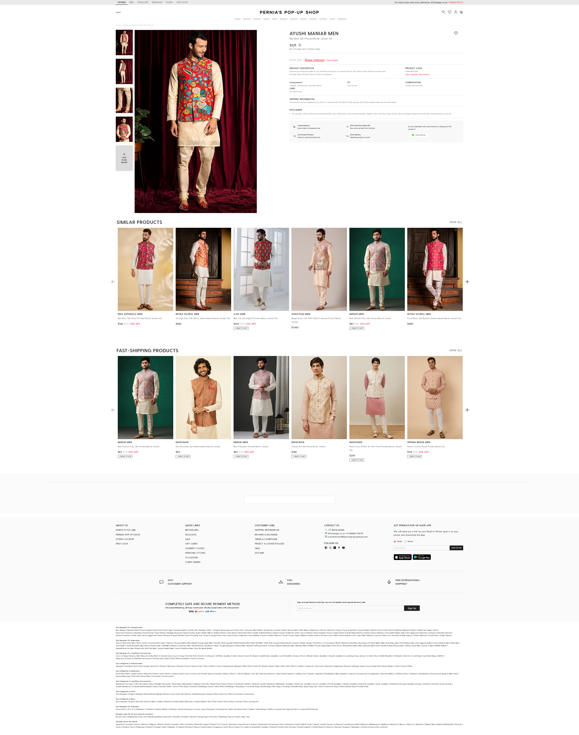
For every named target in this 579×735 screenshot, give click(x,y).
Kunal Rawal (285, 643)
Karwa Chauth (234, 717)
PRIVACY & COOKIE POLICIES (269, 543)
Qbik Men (455, 643)
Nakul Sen (422, 630)
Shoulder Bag (296, 686)
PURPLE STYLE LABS (126, 530)
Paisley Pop (158, 658)
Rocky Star (239, 630)
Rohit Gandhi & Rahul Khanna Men (390, 646)
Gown (187, 666)
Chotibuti (149, 709)
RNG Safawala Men (366, 646)
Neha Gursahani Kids (237, 709)
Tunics (219, 666)
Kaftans (212, 666)
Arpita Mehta (254, 635)
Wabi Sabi (268, 643)
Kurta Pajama (288, 674)
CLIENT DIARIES (193, 562)
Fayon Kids (120, 709)
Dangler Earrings (414, 684)
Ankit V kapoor (167, 643)
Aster (235, 656)
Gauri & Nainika (349, 630)
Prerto (193, 658)
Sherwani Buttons (267, 674)
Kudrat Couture (268, 646)
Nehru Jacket (131, 674)
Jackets (300, 666)
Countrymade (153, 643)
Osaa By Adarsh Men (253, 630)
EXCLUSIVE (190, 534)
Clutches (193, 686)
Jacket (197, 701)
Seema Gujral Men (412, 646)
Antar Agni (167, 630)
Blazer (203, 701)
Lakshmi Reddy (161, 709)
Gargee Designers (227, 646)
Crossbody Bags (252, 686)
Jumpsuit (352, 674)
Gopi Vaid (227, 635)
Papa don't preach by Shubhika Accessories (134, 658)
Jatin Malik (120, 646)
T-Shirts (240, 674)
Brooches (169, 676)
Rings (151, 684)
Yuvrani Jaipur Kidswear (204, 709)
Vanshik (217, 643)
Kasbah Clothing (253, 646)
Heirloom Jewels (259, 684)
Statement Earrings (398, 684)
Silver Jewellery (382, 684)
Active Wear (145, 676)
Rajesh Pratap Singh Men (202, 643)
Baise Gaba (293, 630)
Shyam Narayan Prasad (167, 635)
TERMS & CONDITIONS (266, 539)
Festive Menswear (123, 676)
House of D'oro (299, 656)
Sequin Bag (308, 686)
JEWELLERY (142, 2)
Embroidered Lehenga (153, 694)
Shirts (140, 674)
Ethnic (406, 674)
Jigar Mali (361, 635)
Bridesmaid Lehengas (232, 666)
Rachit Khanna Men (153, 646)
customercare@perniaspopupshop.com (348, 536)
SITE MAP (259, 553)
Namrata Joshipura (428, 633)
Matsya (278, 635)
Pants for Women (261, 666)
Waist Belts (219, 686)
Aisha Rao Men (184, 646)
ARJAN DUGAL (197, 646)
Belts (169, 686)
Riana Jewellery (320, 656)
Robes (225, 674)
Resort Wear (274, 666)
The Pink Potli (190, 656)
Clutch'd (201, 656)
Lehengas (119, 666)
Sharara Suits (169, 694)
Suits (162, 674)
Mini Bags (277, 686)
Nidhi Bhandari (386, 656)
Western (413, 674)
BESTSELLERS (191, 530)
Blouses (347, 666)
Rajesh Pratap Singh (192, 633)
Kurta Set (180, 694)
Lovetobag (349, 656)
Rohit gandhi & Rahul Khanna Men (236, 643)
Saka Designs (261, 709)
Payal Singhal (319, 633)
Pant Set (135, 676)
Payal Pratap (148, 633)
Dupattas (329, 666)
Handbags (202, 686)
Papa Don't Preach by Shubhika (129, 633)
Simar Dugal (294, 635)
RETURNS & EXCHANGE (266, 534)
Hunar (240, 656)
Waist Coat (184, 674)
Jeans (278, 674)
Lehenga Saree (358, 666)
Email (399, 541)
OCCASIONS (191, 557)
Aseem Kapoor (446, 635)
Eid (145, 717)
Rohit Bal (242, 633)
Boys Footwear (236, 701)
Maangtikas (187, 684)
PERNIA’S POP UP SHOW (128, 534)
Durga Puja (202, 717)
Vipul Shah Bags (429, 656)
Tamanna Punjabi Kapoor (402, 635)
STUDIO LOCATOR (125, 539)
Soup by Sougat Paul (212, 635)
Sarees (146, 666)
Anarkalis (129, 666)
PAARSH (311, 646)
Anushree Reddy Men (135, 646)
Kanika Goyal (184, 635)
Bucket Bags (266, 686)
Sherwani (148, 674)
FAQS (257, 548)
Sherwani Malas (386, 674)
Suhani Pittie (169, 658)
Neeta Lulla (399, 633)
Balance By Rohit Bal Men (145, 648)
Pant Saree (382, 666)
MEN (131, 2)
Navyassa (189, 709)
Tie (163, 676)
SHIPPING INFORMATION (267, 530)
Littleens (251, 709)
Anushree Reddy (180, 630)
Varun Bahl (389, 633)
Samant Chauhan (123, 635)
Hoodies (218, 674)
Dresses (180, 666)
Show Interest (314, 60)
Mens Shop (453, 674)
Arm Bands (238, 684)
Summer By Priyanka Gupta (275, 630)
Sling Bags (240, 686)
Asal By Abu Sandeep (197, 630)
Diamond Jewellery (366, 684)
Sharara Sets (197, 666)
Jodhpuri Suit (300, 674)
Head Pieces (216, 684)
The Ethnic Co (319, 643)
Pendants (271, 684)
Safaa (335, 635)
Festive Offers (406, 666)
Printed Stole (363, 686)
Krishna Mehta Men (376, 643)
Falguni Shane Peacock (223, 630)
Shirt (210, 701)
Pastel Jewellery (334, 684)
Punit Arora (336, 646)
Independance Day (134, 717)
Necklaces (120, 684)
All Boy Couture (274, 709)
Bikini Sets (285, 666)
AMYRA (440, 656)
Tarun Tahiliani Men (441, 643)
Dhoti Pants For (220, 694)
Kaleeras (197, 684)
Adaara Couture (373, 635)
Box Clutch (319, 686)
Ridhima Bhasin (220, 633)
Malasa (304, 635)
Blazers (247, 674)
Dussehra (176, 717)
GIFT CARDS (191, 543)
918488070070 (456, 2)
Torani (285, 635)
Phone (410, 541)
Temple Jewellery (350, 684)
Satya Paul (157, 630)
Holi (124, 717)
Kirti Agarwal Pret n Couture (294, 709)
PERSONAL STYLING (195, 553)
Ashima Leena (370, 633)
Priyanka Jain (196, 635)
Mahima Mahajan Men (285, 646)
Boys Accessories (251, 701)
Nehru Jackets (157, 701)
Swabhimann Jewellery (268, 656)
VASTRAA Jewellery (223, 656)
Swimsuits (319, 666)
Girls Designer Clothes (125, 694)
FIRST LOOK (182, 2)
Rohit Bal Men (256, 643)
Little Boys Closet (176, 709)
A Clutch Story (373, 656)
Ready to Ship (393, 666)
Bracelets (143, 684)
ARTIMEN (165, 646)
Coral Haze (416, 656)
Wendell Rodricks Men (125, 648)
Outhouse (210, 656)
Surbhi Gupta (313, 635)
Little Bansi (139, 709)
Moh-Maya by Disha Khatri (148, 656)
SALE (187, 539)
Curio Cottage (122, 656)
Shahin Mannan (420, 635)
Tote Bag (286, 686)
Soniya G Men (427, 646)
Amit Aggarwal (412, 633)
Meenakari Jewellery (284, 684)
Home (118, 25)
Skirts (293, 666)
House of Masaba (240, 635)
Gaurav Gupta (333, 633)
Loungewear (374, 674)
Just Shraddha (286, 656)
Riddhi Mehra (207, 633)
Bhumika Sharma (445, 633)
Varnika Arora (166, 656)
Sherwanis (171, 666)
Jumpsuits (309, 666)
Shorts (232, 674)
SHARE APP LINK (456, 548)
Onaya (339, 630)
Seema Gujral (278, 633)
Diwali (118, 717)
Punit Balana (160, 633)
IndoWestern (423, 674)
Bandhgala (329, 674)
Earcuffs (205, 684)
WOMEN (122, 2)
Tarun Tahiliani (306, 633)
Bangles (158, 684)
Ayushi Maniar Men (314, 33)
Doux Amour (360, 656)
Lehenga (138, 694)
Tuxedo (311, 674)
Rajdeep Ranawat (174, 633)
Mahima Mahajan (402, 630)
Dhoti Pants (247, 666)
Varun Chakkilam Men (184, 648)
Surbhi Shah (136, 635)
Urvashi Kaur (433, 635)
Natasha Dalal (133, 630)
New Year (246, 717)
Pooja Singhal (146, 630)
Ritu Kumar (232, 633)
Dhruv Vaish (141, 643)
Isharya (132, 656)
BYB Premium (312, 709)
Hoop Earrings (446, 684)
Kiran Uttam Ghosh (386, 630)
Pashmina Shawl (332, 686)
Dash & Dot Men (128, 643)
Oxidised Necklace (139, 686)
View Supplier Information (417, 74)
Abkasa (174, 646)
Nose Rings (176, 684)
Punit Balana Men (407, 643)
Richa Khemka (345, 635)
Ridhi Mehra (304, 630)
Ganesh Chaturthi (189, 717)
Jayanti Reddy (363, 630)
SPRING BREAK (440, 646)
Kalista (374, 630)
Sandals (162, 686)
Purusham (330, 643)
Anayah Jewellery (336, 656)
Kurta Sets (138, 666)
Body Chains (227, 684)
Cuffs (136, 684)
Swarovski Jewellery (303, 684)
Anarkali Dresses (198, 694)
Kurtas (155, 674)
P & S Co (130, 709)
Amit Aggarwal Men (424, 643)
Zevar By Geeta (251, 656)
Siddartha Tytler (292, 633)
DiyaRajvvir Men (211, 646)
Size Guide (332, 60)
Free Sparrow (221, 709)
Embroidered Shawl (348, 686)
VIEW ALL (455, 222)
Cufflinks (398, 674)
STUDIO (169, 2)
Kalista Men (240, 646)
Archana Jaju (326, 635)
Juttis (175, 686)
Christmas (213, 717)
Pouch (210, 686)
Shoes (155, 686)
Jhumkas (426, 684)
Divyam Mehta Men (182, 643)
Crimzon (200, 658)
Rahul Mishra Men (350, 646)
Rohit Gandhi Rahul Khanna (351, 633)
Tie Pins (193, 674)
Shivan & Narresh (327, 630)
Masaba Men (301, 646)
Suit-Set (255, 674)
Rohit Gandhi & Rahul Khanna (260, 633)
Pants (167, 674)
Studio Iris (386, 635)
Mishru (414, 630)
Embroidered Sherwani (183, 701)
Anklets (248, 684)
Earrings (129, 684)
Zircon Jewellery (320, 684)
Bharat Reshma (342, 643)
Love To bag (179, 656)
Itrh (354, 635)
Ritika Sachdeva (182, 658)
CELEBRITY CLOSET (195, 548)
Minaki (310, 656)
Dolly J (210, 630)
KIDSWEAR (157, 2)
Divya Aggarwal (149, 635)
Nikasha (380, 633)
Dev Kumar (363, 643)
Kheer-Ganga (306, 643)
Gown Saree (371, 666)
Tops (206, 666)
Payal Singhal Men (322, 646)
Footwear (156, 676)
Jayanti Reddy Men (166, 648)
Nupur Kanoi (433, 630)
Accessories (362, 674)
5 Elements (398, 656)
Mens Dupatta (341, 674)
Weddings (223, 717)
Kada (149, 686)
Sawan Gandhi (267, 635)
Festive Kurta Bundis (438, 674)
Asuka (276, 643)
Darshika (353, 643)
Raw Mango (121, 630)
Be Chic (407, 656)
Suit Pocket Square (206, 674)
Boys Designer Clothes (125, 701)
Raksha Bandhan (155, 717)
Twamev (295, 643)
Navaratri (168, 717)
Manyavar (315, 630)
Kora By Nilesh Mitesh (203, 648)
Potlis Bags (183, 686)
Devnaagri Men (392, 643)
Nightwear (338, 666)
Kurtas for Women (158, 666)
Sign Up (412, 608)
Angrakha (319, 674)
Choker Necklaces (123, 686)
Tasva (118, 643)
